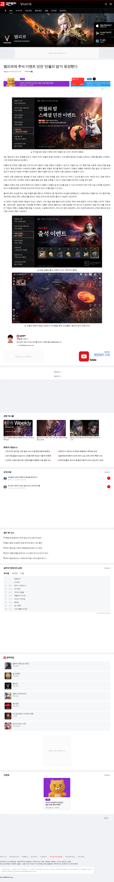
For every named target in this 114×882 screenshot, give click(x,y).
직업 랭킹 (28, 10)
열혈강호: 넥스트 (19, 595)
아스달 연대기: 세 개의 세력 (23, 714)
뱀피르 (16, 602)
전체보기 (107, 472)
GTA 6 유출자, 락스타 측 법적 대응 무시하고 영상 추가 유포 (81, 460)
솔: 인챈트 (17, 605)
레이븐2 (16, 704)
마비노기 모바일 (19, 599)
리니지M (17, 589)
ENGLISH (27, 71)
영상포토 (63, 10)
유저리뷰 (19, 10)
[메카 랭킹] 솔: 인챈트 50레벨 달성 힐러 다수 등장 (23, 548)
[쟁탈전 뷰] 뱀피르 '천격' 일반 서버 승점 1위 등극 (23, 538)
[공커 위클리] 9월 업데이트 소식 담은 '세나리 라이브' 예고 (26, 553)
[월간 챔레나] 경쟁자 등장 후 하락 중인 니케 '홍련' (23, 543)
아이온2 (17, 582)
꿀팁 (46, 10)
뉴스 (10, 10)
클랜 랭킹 (38, 10)
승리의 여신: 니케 (19, 724)
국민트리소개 (14, 856)
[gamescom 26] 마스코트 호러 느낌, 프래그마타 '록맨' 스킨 (81, 456)
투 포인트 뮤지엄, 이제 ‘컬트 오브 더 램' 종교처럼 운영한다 (28, 451)
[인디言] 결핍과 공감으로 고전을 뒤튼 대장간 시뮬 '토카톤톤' (28, 456)
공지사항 (81, 856)
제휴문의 (25, 856)
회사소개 (3, 856)
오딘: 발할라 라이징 (20, 609)
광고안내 (34, 856)
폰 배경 (54, 10)
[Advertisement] (57, 53)
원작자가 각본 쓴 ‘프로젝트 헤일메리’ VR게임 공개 (78, 451)
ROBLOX (17, 579)
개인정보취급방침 (55, 856)
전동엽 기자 (7, 71)
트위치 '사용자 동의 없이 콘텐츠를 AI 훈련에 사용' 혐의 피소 (28, 460)
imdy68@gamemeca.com (26, 345)
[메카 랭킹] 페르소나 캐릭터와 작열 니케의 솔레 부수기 (25, 558)
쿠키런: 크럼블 (19, 592)
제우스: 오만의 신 (20, 585)
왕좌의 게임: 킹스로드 (21, 664)
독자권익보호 (70, 856)
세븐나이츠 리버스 (20, 694)
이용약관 (43, 856)
